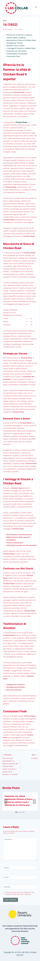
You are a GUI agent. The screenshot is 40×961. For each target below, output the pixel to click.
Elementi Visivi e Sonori (15, 46)
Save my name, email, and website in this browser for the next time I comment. (19, 893)
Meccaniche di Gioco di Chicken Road (21, 40)
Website (7, 887)
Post (5, 20)
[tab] (16, 812)
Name (7, 868)
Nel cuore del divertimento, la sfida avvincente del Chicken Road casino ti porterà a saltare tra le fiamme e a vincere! (10, 764)
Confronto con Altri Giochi (16, 51)
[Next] (34, 801)
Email (7, 877)
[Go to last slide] (5, 801)
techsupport (9, 29)
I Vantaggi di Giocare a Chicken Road (20, 48)
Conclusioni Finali (13, 56)
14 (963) (34, 756)
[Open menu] (36, 7)
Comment (8, 839)
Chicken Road (21, 122)
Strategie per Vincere (14, 43)
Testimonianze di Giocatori (16, 54)
